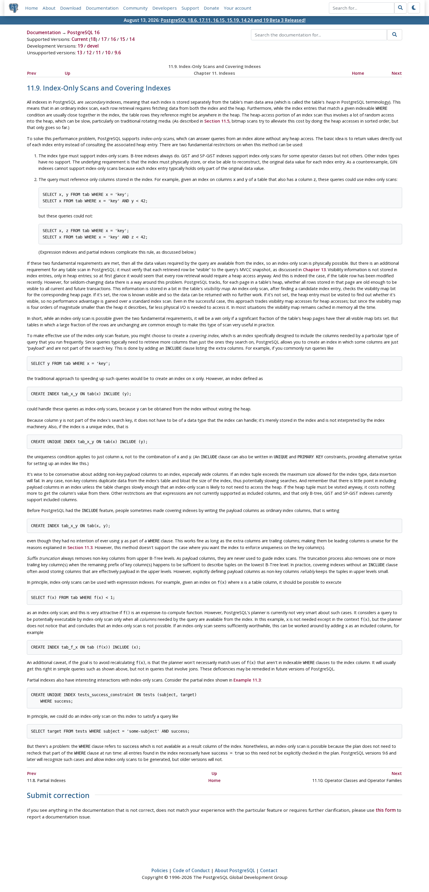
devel (93, 46)
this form (386, 810)
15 (122, 39)
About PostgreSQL (235, 870)
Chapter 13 (314, 269)
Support (190, 8)
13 (79, 52)
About (49, 8)
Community (135, 8)
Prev (31, 73)
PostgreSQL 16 (83, 32)
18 (93, 39)
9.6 (117, 52)
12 (89, 52)
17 (104, 39)
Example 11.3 (247, 680)
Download (70, 8)
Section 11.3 (80, 547)
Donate (211, 8)
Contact (269, 870)
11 (98, 52)
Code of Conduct (191, 870)
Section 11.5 (216, 121)
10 (107, 52)
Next (397, 73)
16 (113, 39)
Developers (164, 8)
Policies (159, 870)
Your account (237, 8)
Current (80, 39)
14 (132, 39)
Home (31, 8)
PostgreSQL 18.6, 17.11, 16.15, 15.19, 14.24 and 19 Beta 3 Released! (233, 20)
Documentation (102, 8)
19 (80, 46)
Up (67, 73)
